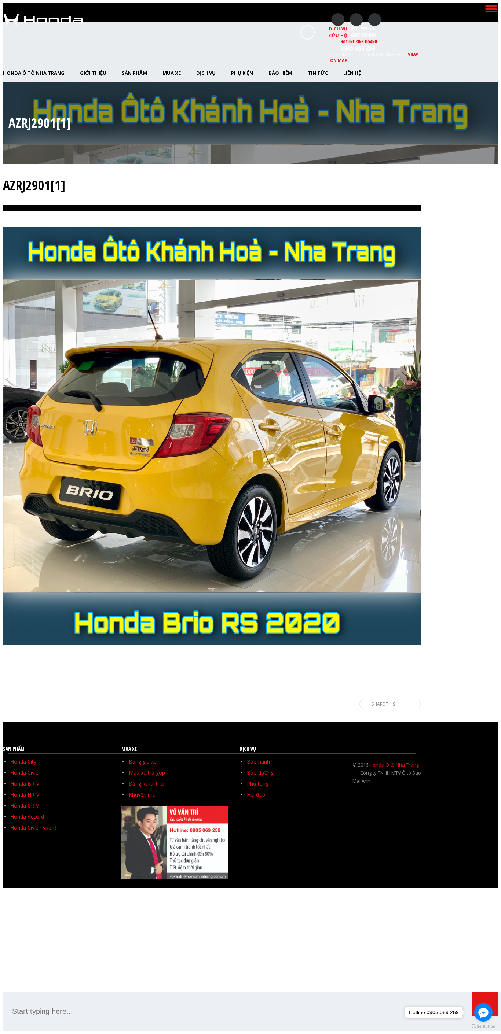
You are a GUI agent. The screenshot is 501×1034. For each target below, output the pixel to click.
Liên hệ (352, 73)
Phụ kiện (242, 73)
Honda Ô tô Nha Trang (394, 764)
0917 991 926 (363, 28)
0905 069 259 (358, 48)
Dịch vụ (206, 73)
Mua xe (171, 73)
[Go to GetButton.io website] (483, 1026)
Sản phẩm (134, 73)
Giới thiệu (93, 73)
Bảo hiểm (280, 73)
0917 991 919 (363, 35)
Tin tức (318, 73)
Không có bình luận (399, 213)
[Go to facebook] (483, 1012)
